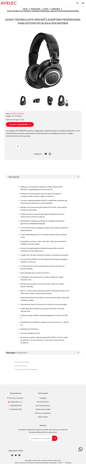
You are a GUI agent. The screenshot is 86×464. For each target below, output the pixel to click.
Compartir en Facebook (46, 154)
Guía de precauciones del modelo (26, 369)
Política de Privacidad (43, 409)
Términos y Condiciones (43, 413)
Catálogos (43, 398)
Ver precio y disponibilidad (18, 124)
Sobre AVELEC (43, 417)
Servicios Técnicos (43, 402)
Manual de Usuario (21, 366)
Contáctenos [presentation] (21, 352)
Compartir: (38, 154)
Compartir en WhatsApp (50, 154)
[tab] (11, 352)
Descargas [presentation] (10, 352)
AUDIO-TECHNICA (17, 113)
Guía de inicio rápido (21, 362)
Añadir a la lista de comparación (18, 146)
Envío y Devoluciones (43, 405)
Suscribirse (54, 438)
